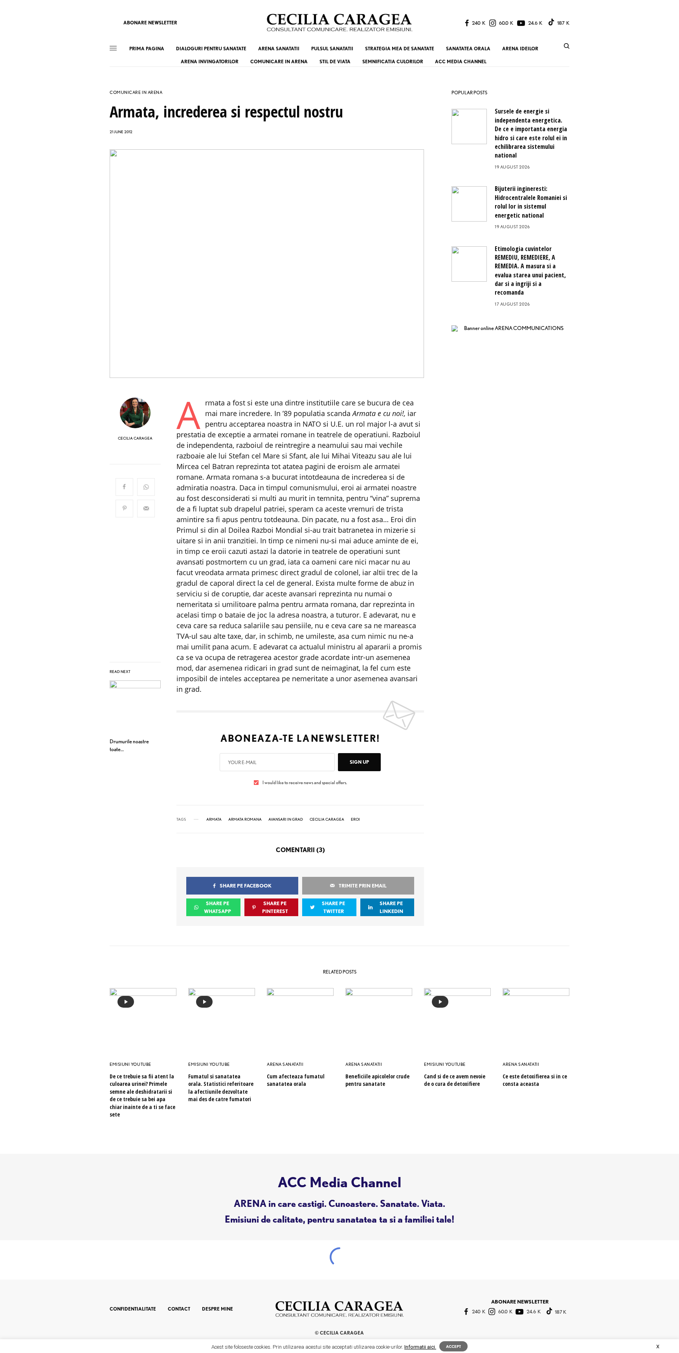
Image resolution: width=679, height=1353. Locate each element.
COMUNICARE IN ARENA (136, 92)
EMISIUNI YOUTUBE (130, 1064)
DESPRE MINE (217, 1309)
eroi (355, 819)
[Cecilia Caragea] (339, 22)
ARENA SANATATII (285, 1064)
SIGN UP (359, 762)
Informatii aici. (420, 1347)
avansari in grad (285, 819)
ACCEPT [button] (453, 1346)
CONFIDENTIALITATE (133, 1309)
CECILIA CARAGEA (135, 438)
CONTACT (179, 1309)
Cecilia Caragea (327, 819)
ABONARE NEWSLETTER (150, 23)
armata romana (245, 819)
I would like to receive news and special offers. (304, 782)
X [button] (657, 1346)
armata (214, 819)
